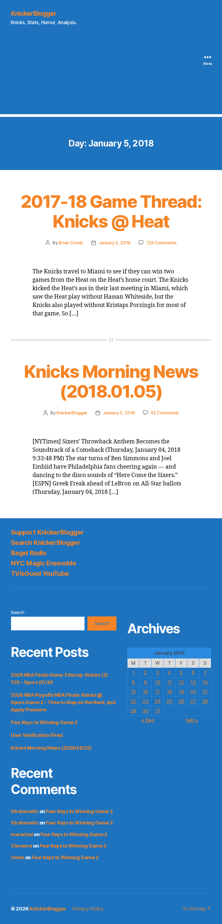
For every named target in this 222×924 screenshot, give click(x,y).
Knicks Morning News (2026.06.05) (51, 748)
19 (181, 692)
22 (133, 701)
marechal (22, 834)
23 (145, 701)
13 (193, 682)
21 (205, 692)
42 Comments (165, 412)
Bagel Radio (29, 553)
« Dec (147, 720)
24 (157, 701)
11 (169, 682)
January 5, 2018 (114, 242)
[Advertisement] (111, 76)
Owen (17, 857)
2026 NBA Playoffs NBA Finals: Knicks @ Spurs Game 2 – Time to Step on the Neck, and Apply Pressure (63, 702)
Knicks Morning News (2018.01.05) (111, 381)
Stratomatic (24, 811)
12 (181, 682)
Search (17, 612)
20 (193, 692)
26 (181, 701)
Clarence (21, 846)
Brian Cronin (71, 242)
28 (205, 701)
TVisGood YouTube (40, 573)
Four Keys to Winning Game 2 (44, 722)
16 (145, 692)
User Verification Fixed (37, 735)
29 (133, 711)
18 (169, 692)
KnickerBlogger (33, 13)
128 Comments (161, 242)
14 (205, 682)
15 (133, 692)
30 (145, 711)
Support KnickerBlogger (47, 532)
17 (157, 692)
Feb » (192, 720)
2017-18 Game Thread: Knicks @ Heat (111, 211)
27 (193, 701)
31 (157, 711)
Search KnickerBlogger (45, 542)
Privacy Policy (88, 909)
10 (157, 682)
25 (169, 701)
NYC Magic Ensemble (43, 563)
